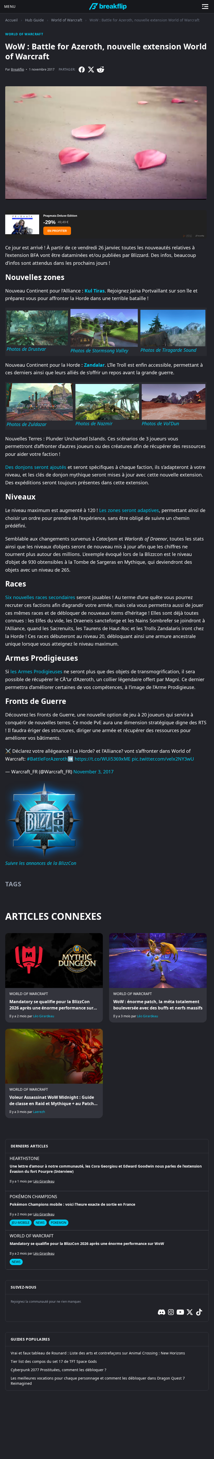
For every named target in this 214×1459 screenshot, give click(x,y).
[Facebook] (82, 69)
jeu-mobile (20, 1222)
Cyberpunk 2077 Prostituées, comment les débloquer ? (58, 1369)
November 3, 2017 (93, 771)
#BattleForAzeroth (47, 759)
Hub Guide (34, 20)
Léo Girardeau (43, 1016)
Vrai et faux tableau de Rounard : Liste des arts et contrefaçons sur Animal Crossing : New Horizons (98, 1353)
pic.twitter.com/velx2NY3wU (163, 759)
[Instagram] (171, 1312)
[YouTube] (180, 1312)
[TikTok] (199, 1312)
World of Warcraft (66, 20)
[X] (91, 69)
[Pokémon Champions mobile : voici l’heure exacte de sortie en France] (107, 1210)
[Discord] (161, 1312)
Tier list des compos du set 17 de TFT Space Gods (54, 1361)
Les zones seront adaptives (129, 510)
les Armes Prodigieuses (36, 671)
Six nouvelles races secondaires (40, 597)
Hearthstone (24, 1158)
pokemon (58, 1222)
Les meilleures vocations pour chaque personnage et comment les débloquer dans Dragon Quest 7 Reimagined (98, 1381)
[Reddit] (100, 69)
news (40, 1222)
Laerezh (39, 1112)
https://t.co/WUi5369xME (102, 759)
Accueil (11, 20)
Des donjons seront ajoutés (35, 467)
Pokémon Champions (33, 1196)
